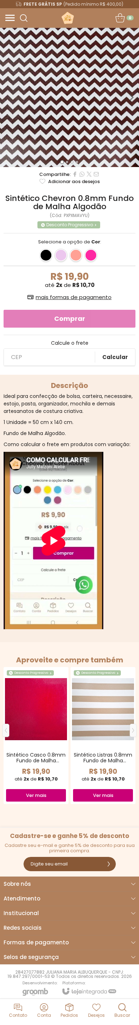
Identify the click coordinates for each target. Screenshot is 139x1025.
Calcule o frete (69, 342)
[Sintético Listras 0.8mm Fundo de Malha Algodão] (103, 735)
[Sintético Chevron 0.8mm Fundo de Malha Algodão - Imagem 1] (69, 97)
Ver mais (36, 795)
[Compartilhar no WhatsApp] (81, 174)
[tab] (62, 162)
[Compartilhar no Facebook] (74, 174)
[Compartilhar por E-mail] (96, 174)
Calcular (115, 357)
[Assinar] (109, 864)
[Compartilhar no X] (89, 174)
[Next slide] (131, 97)
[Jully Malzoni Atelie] (67, 18)
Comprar (69, 318)
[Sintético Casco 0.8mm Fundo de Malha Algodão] (36, 735)
